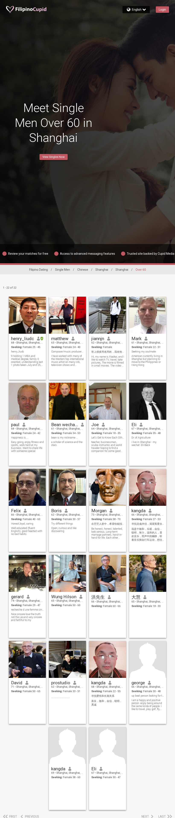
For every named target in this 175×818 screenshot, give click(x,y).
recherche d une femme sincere (27, 609)
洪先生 (98, 597)
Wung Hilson (63, 596)
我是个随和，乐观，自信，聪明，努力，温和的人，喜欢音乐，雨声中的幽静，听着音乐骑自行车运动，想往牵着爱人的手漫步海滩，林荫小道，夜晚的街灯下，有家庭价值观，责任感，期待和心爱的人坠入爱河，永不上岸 (146, 535)
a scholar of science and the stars (66, 444)
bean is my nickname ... (65, 437)
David (16, 682)
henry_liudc (22, 338)
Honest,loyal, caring (22, 523)
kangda (138, 510)
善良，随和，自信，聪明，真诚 (106, 703)
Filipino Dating (38, 269)
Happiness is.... (19, 437)
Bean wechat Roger (64, 424)
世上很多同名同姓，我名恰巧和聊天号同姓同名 (107, 351)
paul (15, 424)
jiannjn (97, 338)
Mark (136, 338)
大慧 (135, 597)
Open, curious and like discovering (63, 530)
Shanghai (101, 269)
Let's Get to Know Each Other (107, 437)
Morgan (98, 510)
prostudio (60, 682)
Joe (95, 424)
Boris (56, 510)
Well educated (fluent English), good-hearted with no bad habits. (26, 531)
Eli (134, 424)
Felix (16, 510)
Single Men (62, 269)
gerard (17, 596)
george (138, 682)
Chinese (82, 269)
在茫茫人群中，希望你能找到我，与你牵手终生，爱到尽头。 (107, 523)
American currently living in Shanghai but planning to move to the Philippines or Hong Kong (147, 361)
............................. (60, 697)
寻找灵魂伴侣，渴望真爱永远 (147, 523)
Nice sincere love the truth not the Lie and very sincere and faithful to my (26, 617)
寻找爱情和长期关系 (102, 695)
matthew (60, 338)
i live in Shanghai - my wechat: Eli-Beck (143, 444)
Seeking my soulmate (143, 351)
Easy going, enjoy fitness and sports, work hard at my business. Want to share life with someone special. (27, 447)
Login (162, 9)
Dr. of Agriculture (140, 437)
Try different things (62, 523)
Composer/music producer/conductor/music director (67, 351)
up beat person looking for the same (147, 695)
